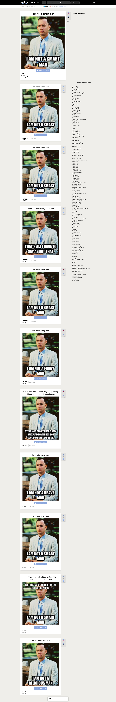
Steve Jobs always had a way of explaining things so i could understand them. (40, 392)
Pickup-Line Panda (76, 216)
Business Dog (75, 107)
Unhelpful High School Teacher (79, 274)
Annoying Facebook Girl (77, 94)
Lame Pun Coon (76, 190)
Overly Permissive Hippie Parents (80, 208)
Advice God (75, 87)
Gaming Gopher (75, 149)
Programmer (75, 217)
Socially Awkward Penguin (78, 259)
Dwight (73, 128)
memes (61, 6)
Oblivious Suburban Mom (78, 200)
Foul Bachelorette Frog (77, 143)
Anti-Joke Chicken (76, 95)
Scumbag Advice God (77, 237)
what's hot (33, 2)
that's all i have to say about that (41, 208)
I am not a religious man (40, 640)
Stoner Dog (74, 262)
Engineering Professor (77, 130)
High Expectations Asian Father (79, 160)
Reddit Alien (75, 222)
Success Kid (75, 264)
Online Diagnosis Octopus (78, 203)
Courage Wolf (75, 118)
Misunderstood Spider (77, 197)
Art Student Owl (75, 97)
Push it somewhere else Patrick (79, 219)
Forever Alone (75, 140)
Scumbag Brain (75, 238)
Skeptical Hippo (75, 253)
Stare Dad (74, 261)
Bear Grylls (74, 103)
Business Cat (75, 106)
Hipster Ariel (75, 161)
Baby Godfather (75, 98)
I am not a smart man (40, 86)
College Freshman (76, 113)
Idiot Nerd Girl (75, 175)
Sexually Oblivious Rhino (78, 247)
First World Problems (77, 139)
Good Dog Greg (75, 151)
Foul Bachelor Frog (76, 142)
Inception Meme (76, 178)
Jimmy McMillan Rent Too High (79, 182)
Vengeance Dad (75, 276)
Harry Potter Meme (76, 170)
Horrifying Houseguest (77, 172)
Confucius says (75, 116)
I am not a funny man (40, 330)
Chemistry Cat (75, 112)
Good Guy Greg (75, 152)
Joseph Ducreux (76, 185)
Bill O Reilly (75, 104)
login (94, 2)
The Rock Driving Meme (77, 270)
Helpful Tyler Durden (76, 158)
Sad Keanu (74, 229)
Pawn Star (74, 211)
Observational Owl (76, 202)
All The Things (75, 89)
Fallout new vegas (76, 134)
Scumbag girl (75, 240)
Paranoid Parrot (75, 210)
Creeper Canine (75, 121)
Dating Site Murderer (77, 124)
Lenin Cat (74, 191)
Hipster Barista (75, 163)
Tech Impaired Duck (76, 267)
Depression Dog (75, 125)
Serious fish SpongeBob (77, 246)
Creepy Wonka (75, 122)
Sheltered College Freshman (78, 249)
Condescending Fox (76, 115)
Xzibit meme (75, 279)
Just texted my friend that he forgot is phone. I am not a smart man (40, 578)
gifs (65, 6)
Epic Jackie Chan (76, 131)
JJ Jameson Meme (76, 184)
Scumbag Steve (76, 244)
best (38, 2)
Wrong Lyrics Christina (77, 277)
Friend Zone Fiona (76, 145)
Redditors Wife (75, 223)
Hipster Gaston (75, 166)
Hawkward (74, 157)
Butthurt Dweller (75, 109)
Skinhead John (75, 255)
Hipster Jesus (75, 167)
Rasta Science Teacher (77, 220)
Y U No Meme (75, 280)
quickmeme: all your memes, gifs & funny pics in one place (24, 2)
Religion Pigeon (75, 226)
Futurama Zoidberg (76, 148)
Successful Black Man (77, 265)
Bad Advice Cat (75, 100)
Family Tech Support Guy (78, 136)
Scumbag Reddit (76, 241)
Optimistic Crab (75, 205)
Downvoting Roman (76, 127)
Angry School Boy (76, 90)
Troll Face (74, 273)
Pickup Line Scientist (77, 214)
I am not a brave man (40, 455)
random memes (44, 2)
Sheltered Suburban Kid (77, 250)
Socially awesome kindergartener (79, 258)
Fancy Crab (74, 137)
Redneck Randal (76, 225)
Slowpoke (74, 256)
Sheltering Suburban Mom (78, 252)
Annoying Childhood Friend (78, 92)
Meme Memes (75, 196)
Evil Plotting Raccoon (77, 133)
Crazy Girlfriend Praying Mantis (79, 119)
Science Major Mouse (77, 235)
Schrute (74, 234)
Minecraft (74, 194)
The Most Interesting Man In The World (81, 268)
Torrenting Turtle (76, 271)
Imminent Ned (75, 176)
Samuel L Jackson (76, 232)
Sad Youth (74, 231)
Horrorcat (74, 173)
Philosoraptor (75, 213)
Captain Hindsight (76, 110)
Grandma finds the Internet (78, 154)
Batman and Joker (76, 101)
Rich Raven (74, 228)
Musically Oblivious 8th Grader (79, 199)
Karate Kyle (74, 188)
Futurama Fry (75, 146)
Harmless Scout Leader (77, 155)
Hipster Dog (75, 164)
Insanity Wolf (75, 181)
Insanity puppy (75, 179)
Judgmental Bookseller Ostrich (79, 187)
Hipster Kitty (75, 169)
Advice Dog (74, 86)
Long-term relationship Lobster (79, 193)
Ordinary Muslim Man (77, 206)
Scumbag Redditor (76, 243)
